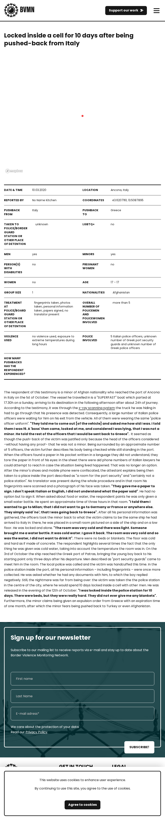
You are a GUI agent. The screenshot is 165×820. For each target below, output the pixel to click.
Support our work (123, 10)
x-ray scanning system (97, 408)
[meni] (156, 10)
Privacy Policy (36, 732)
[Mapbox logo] (14, 171)
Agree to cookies (82, 804)
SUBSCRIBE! (139, 747)
